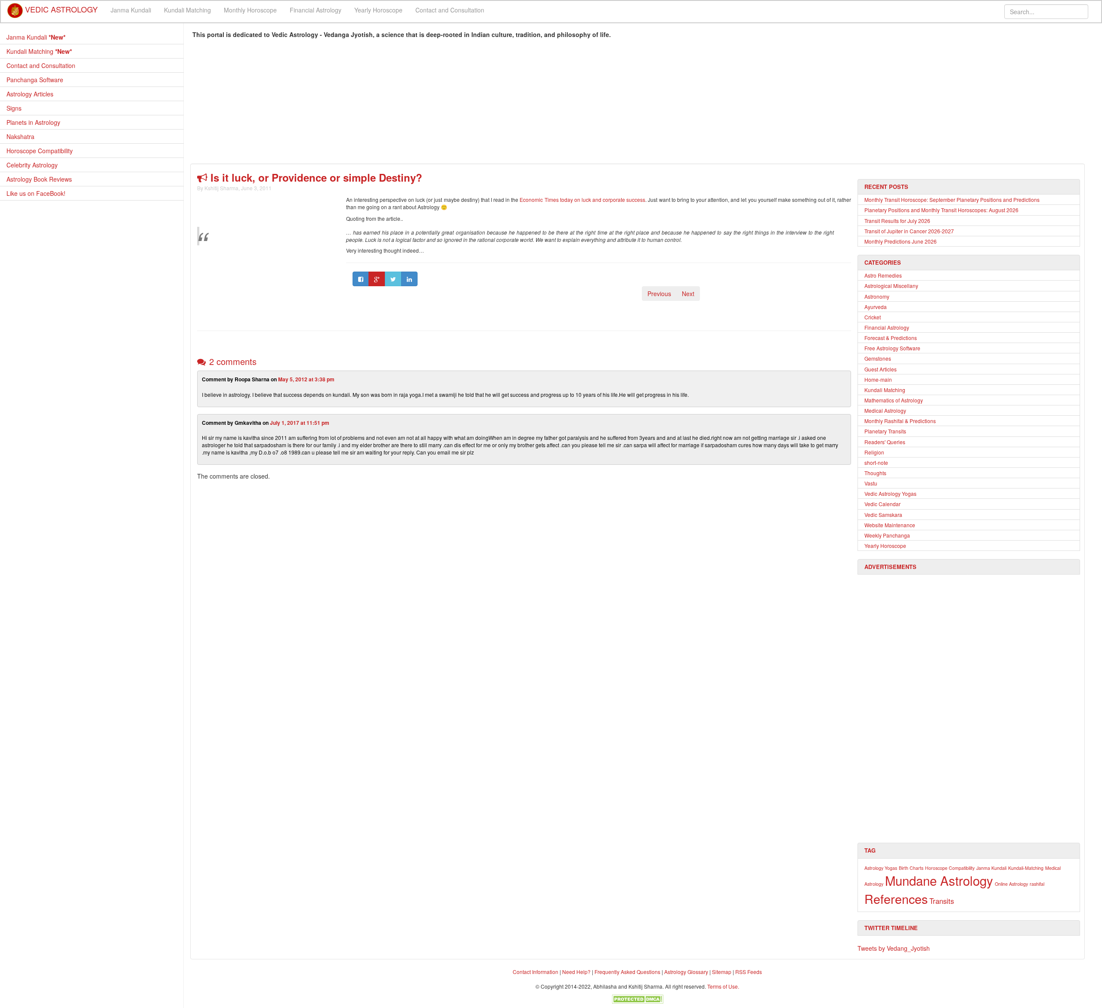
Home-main (878, 379)
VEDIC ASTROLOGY (60, 6)
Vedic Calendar (882, 503)
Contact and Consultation (449, 10)
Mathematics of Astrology (893, 400)
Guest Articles (880, 369)
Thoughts (875, 472)
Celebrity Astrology (32, 165)
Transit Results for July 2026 (897, 220)
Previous (659, 293)
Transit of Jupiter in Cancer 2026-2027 (909, 231)
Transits (941, 901)
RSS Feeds (748, 971)
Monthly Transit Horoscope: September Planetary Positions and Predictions (952, 199)
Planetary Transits (885, 431)
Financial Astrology (315, 10)
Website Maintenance (889, 525)
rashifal (1037, 884)
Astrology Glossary (686, 971)
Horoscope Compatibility (39, 150)
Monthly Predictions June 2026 (900, 241)
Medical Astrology (885, 410)
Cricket (872, 317)
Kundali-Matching (1025, 868)
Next (688, 293)
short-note (876, 462)
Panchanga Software (34, 79)
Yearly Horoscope (378, 10)
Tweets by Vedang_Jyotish (893, 948)
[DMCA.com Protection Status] (637, 998)
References (896, 898)
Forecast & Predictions (890, 337)
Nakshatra (20, 136)
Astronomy (876, 296)
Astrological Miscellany (891, 285)
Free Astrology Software (892, 348)
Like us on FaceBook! (35, 193)
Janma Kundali (131, 10)
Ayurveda (875, 306)
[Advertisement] (450, 103)
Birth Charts (911, 868)
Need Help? (576, 971)
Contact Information (535, 971)
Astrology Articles (29, 94)
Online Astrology (1011, 884)
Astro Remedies (883, 275)
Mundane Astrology (939, 880)
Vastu (870, 483)
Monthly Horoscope (250, 10)
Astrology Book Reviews (39, 179)
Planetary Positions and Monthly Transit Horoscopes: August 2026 (941, 209)
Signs (14, 108)
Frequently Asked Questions (627, 971)
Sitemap (722, 971)
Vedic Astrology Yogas (890, 493)
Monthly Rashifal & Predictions (900, 420)
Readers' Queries (884, 441)
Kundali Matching (187, 10)
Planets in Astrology (33, 122)
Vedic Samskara (883, 514)
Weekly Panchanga (887, 535)
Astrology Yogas (880, 868)
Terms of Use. (723, 986)
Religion (874, 452)
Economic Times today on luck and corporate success (582, 199)
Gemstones (877, 358)
